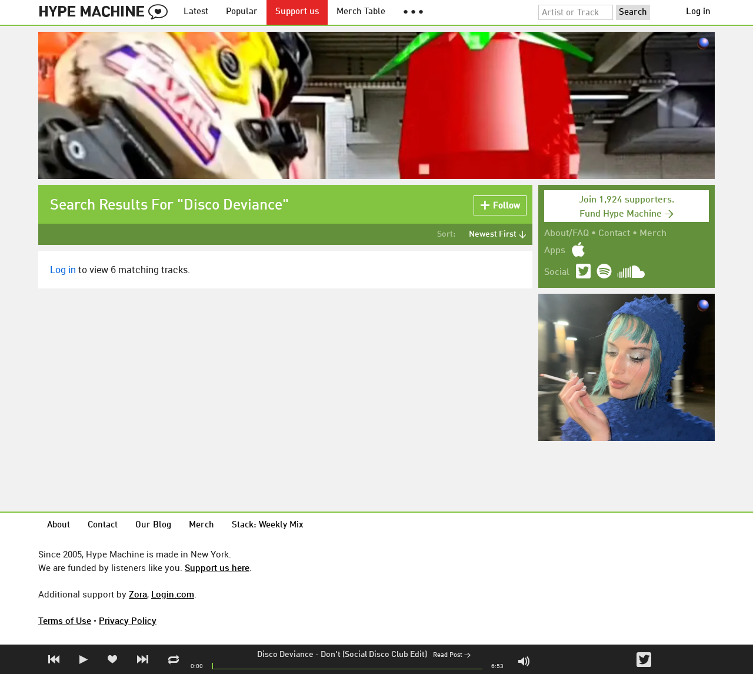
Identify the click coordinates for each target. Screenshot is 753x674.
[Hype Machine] (106, 12)
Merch (653, 233)
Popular (242, 12)
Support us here (217, 567)
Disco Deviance (285, 654)
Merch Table (360, 12)
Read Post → (452, 655)
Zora (138, 594)
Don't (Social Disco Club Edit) (374, 654)
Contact (614, 233)
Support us (297, 12)
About (58, 525)
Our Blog (153, 525)
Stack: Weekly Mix (268, 525)
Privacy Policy (127, 620)
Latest (196, 12)
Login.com (172, 594)
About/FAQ (566, 233)
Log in (698, 12)
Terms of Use (64, 620)
